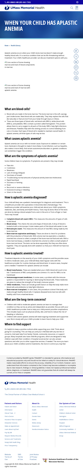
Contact (34, 413)
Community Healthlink (66, 429)
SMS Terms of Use (20, 456)
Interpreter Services (11, 423)
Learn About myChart (12, 429)
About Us (35, 403)
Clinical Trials (10, 413)
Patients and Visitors (13, 403)
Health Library (15, 45)
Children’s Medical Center (67, 413)
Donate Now (36, 416)
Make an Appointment (12, 426)
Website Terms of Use (8, 456)
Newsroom (35, 426)
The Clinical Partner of (25, 394)
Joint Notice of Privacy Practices (34, 456)
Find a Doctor (9, 416)
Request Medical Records (13, 436)
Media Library (36, 423)
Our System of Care (67, 403)
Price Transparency (11, 445)
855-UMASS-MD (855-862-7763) (19, 2)
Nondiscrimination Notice (40, 429)
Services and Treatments (13, 439)
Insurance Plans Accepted (13, 420)
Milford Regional (64, 426)
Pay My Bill (8, 433)
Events (34, 420)
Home (7, 45)
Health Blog (12, 442)
